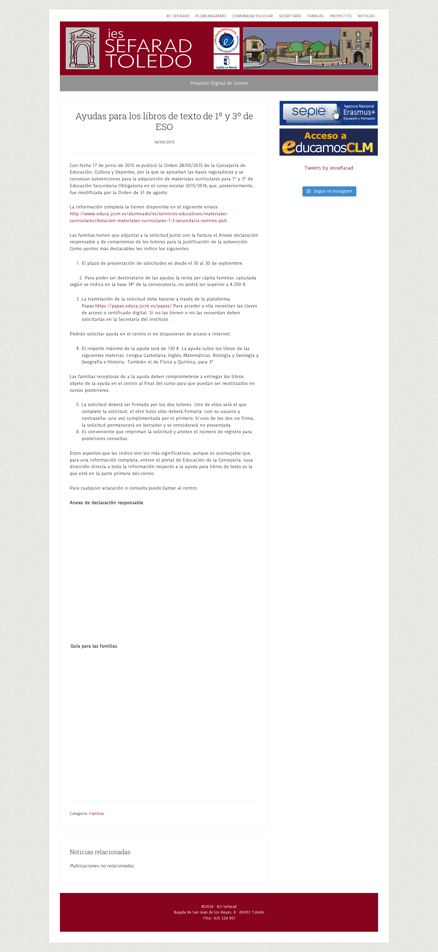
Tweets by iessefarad (328, 168)
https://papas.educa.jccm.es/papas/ (133, 306)
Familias (96, 813)
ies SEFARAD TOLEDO (148, 48)
